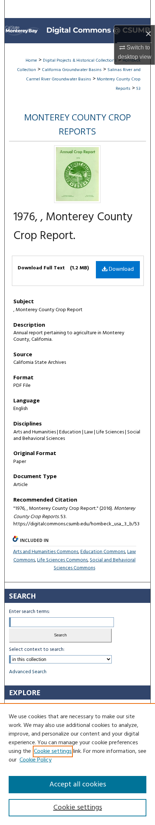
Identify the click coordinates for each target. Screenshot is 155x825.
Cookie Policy (35, 760)
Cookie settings (53, 751)
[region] (77, 764)
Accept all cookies (77, 784)
